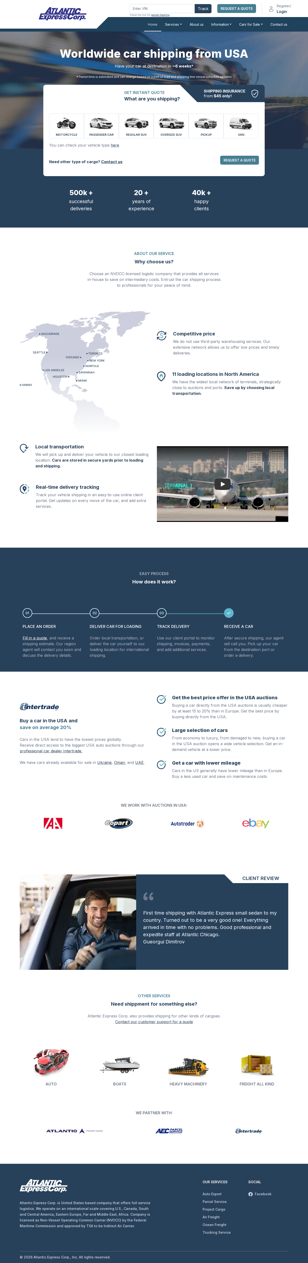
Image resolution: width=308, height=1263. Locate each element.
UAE (139, 762)
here (115, 145)
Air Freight (211, 1217)
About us (197, 24)
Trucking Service (217, 1232)
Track (203, 8)
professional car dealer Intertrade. (51, 751)
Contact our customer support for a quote (154, 1021)
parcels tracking (160, 14)
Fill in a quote (35, 638)
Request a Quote (237, 8)
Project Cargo (214, 1209)
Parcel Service (215, 1202)
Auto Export (212, 1194)
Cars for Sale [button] (249, 24)
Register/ (284, 6)
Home (152, 24)
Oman (119, 762)
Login (282, 11)
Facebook (262, 1194)
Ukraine (104, 762)
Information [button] (220, 24)
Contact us (278, 24)
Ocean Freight (214, 1225)
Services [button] (172, 24)
